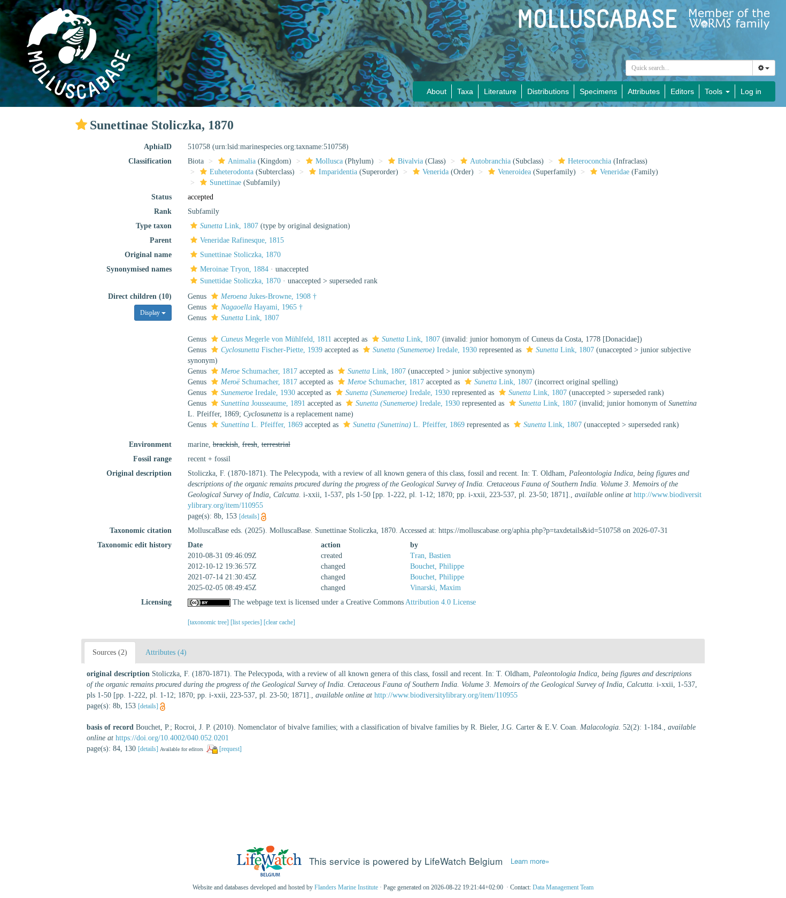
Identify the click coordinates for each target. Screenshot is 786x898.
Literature (500, 91)
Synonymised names (139, 269)
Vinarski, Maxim (435, 588)
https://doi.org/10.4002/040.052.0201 (172, 738)
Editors (682, 91)
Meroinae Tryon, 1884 (234, 269)
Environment (150, 444)
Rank (163, 211)
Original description (139, 473)
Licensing (156, 602)
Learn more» (530, 861)
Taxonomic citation (141, 531)
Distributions (548, 91)
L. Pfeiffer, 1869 (262, 425)
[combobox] (689, 68)
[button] (81, 124)
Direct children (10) (140, 296)
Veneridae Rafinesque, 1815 (242, 240)
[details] (249, 516)
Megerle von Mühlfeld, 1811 (276, 339)
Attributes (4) (166, 652)
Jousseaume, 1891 (263, 403)
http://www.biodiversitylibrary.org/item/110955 (446, 695)
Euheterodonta (231, 172)
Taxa (465, 91)
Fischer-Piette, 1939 (271, 350)
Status (161, 197)
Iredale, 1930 (425, 350)
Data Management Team (563, 887)
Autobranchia (490, 161)
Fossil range (152, 459)
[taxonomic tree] (209, 622)
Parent (161, 240)
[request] (230, 749)
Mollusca (329, 161)
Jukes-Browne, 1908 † (269, 296)
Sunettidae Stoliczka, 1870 (240, 281)
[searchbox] (689, 67)
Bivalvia (410, 161)
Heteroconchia (589, 161)
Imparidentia (338, 172)
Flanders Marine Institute (346, 887)
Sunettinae (225, 183)
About (436, 91)
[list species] (247, 622)
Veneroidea (514, 172)
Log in (751, 91)
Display (150, 312)
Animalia (242, 161)
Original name (148, 255)
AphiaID (158, 147)
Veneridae (614, 172)
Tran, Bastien (430, 556)
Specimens (598, 91)
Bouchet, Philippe (437, 566)
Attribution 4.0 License (440, 602)
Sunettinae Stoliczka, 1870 (240, 255)
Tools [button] (715, 91)
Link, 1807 (229, 226)
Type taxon (154, 226)
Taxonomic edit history (134, 545)
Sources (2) (110, 652)
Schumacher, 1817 (259, 371)
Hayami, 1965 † (262, 307)
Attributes (644, 91)
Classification (150, 161)
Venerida (435, 172)
